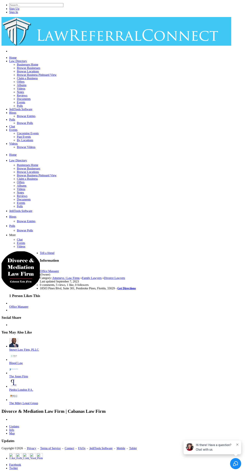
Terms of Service (50, 448)
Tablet (133, 448)
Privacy (31, 448)
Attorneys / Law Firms (66, 278)
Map (12, 433)
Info (11, 430)
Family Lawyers (92, 278)
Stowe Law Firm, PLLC (24, 349)
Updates (14, 426)
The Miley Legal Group (23, 403)
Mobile (121, 448)
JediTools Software (101, 448)
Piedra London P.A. (21, 389)
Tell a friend (47, 253)
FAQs (81, 448)
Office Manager (49, 271)
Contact (69, 448)
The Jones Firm (18, 376)
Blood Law (16, 363)
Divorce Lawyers (114, 278)
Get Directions (126, 288)
